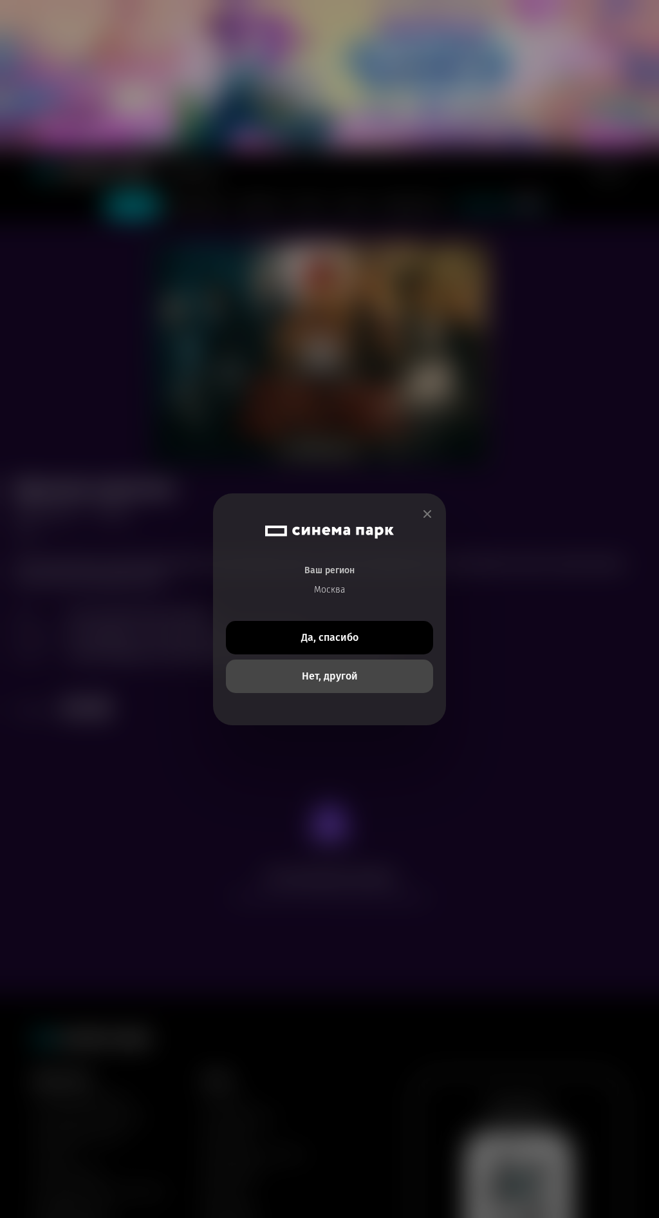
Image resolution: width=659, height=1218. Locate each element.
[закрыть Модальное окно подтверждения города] (427, 514)
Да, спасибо (329, 637)
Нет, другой (330, 676)
